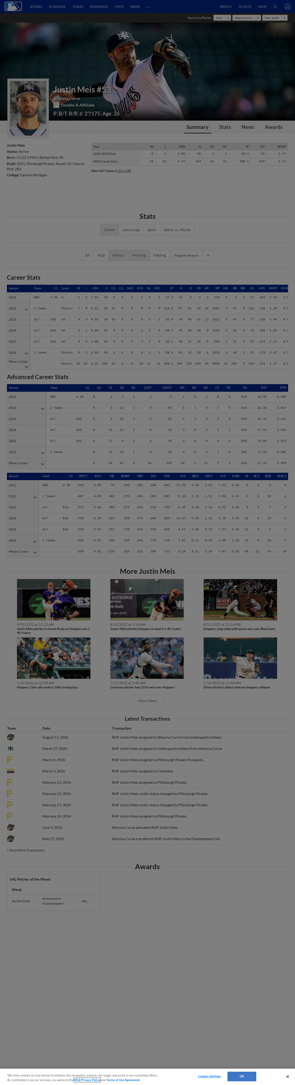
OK (242, 1076)
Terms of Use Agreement (123, 1080)
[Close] (288, 1076)
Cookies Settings (209, 1076)
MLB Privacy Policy (87, 1080)
